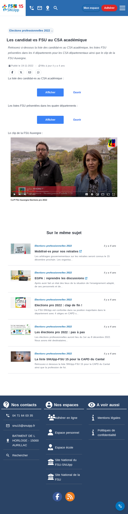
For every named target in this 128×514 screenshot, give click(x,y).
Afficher (50, 92)
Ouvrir (77, 92)
